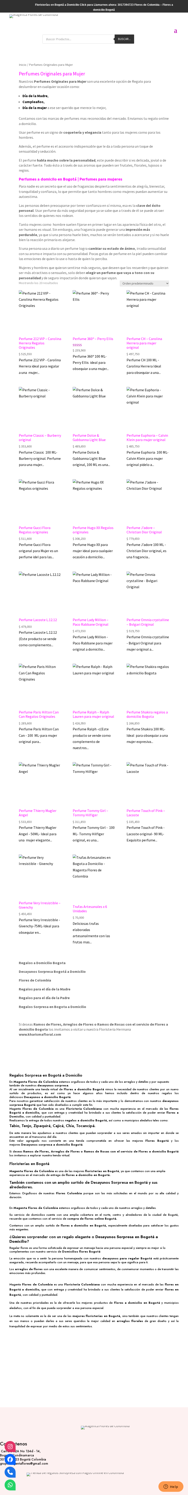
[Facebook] (10, 1459)
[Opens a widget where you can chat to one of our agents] (170, 1487)
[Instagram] (10, 1446)
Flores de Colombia (38, 1109)
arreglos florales (130, 1321)
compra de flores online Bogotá (91, 1218)
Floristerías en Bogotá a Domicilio (57, 4)
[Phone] (10, 1472)
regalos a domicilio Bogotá (86, 1120)
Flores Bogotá (157, 1141)
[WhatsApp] (10, 1484)
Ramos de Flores (47, 1024)
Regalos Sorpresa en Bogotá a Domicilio (45, 1075)
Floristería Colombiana (84, 1109)
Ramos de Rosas (111, 1024)
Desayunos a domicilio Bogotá (47, 1097)
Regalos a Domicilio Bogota (42, 962)
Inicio (22, 65)
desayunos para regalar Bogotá (127, 1258)
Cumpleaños (33, 101)
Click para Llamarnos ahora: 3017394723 (107, 4)
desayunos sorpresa (52, 1085)
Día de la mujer (34, 107)
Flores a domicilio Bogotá (84, 1089)
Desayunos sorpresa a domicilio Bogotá (52, 1144)
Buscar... (124, 39)
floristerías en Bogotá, (103, 1316)
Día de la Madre (34, 95)
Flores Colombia (69, 1193)
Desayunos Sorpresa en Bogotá (119, 1182)
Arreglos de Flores (78, 1024)
